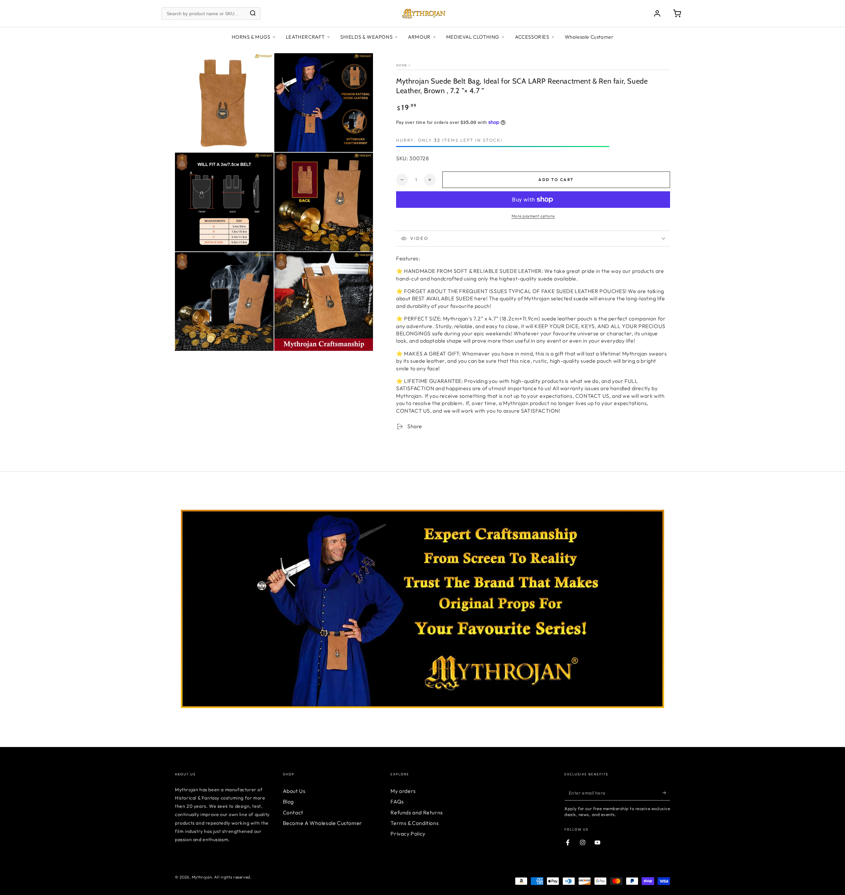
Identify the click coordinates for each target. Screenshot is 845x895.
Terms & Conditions (414, 823)
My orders (403, 791)
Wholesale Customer (589, 37)
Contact (293, 812)
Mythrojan (202, 877)
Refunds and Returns (416, 812)
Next (675, 598)
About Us (294, 791)
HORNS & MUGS (251, 37)
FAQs (397, 801)
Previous (170, 598)
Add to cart (556, 179)
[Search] (253, 13)
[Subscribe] (666, 793)
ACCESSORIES (532, 37)
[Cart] (677, 13)
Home (401, 65)
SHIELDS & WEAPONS (366, 37)
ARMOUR (419, 37)
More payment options (533, 215)
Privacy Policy (407, 833)
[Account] (657, 13)
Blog (288, 801)
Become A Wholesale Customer (322, 823)
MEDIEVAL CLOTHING (472, 37)
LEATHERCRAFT (305, 37)
